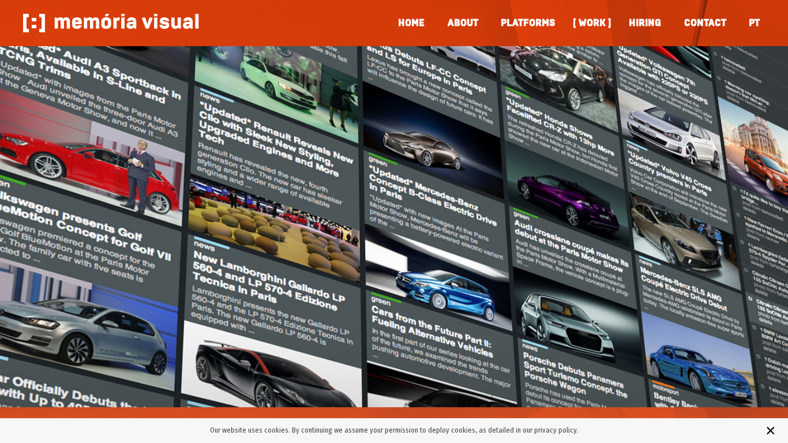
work (592, 23)
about (463, 23)
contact (705, 23)
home (411, 23)
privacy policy (555, 430)
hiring (645, 23)
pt (754, 23)
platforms (528, 23)
